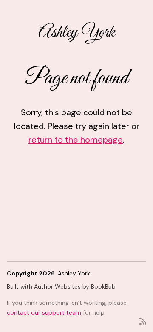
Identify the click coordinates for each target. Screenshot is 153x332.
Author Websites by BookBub (75, 286)
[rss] (142, 321)
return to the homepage (75, 139)
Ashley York (76, 32)
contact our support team (44, 312)
